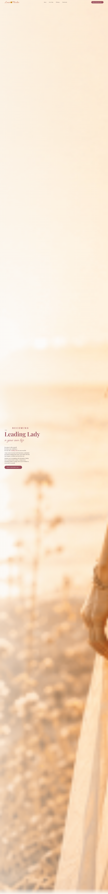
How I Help (51, 2)
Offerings (58, 2)
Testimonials (64, 2)
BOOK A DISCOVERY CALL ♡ (13, 467)
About (45, 2)
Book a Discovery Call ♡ (97, 2)
